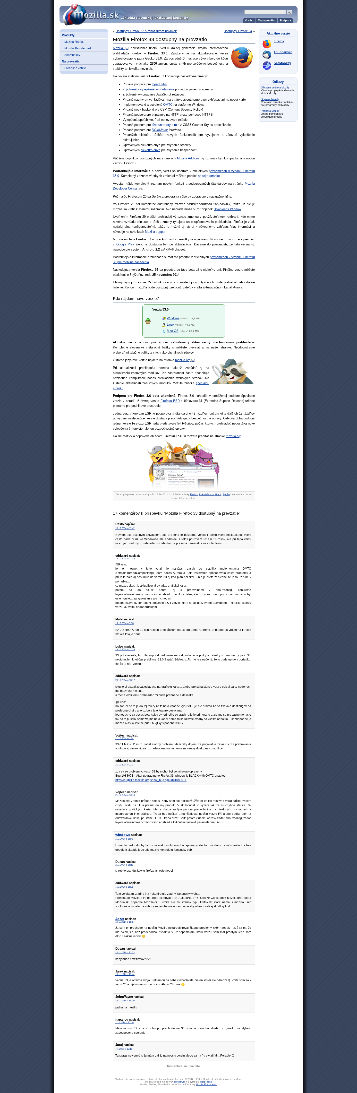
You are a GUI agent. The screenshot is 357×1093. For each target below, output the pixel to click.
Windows (173, 318)
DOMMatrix (160, 130)
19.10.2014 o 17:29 (125, 649)
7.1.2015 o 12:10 (123, 1049)
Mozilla (118, 48)
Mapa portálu (266, 20)
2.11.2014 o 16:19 (124, 865)
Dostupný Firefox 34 (238, 31)
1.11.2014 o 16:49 (124, 839)
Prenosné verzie (75, 67)
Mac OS (172, 331)
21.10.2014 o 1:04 (124, 738)
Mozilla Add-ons (188, 158)
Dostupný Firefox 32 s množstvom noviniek (146, 31)
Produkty (68, 35)
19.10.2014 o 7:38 (124, 623)
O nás (249, 20)
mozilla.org (182, 360)
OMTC (167, 104)
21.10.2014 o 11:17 (125, 764)
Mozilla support (155, 232)
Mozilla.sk (179, 12)
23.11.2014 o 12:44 (125, 974)
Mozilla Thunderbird (77, 48)
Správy (226, 494)
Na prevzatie (70, 61)
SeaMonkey (72, 54)
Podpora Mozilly (270, 110)
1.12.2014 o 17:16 (124, 1022)
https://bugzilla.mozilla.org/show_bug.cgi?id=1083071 (151, 779)
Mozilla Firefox (74, 41)
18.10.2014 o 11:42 (125, 528)
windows (122, 835)
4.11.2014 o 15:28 (124, 887)
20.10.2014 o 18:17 (125, 680)
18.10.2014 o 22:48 (125, 558)
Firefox (194, 494)
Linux (170, 324)
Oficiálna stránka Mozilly (275, 87)
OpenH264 (159, 84)
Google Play (125, 244)
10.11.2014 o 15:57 (125, 922)
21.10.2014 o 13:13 (125, 795)
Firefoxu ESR (170, 401)
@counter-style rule (165, 125)
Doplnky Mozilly (270, 99)
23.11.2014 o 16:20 (125, 1000)
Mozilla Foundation (206, 1084)
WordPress (206, 1081)
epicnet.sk (179, 1081)
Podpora (285, 20)
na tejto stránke (209, 176)
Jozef (119, 919)
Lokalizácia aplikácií (210, 494)
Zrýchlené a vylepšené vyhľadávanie (148, 89)
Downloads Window (227, 209)
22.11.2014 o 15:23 (125, 952)
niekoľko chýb (150, 150)
